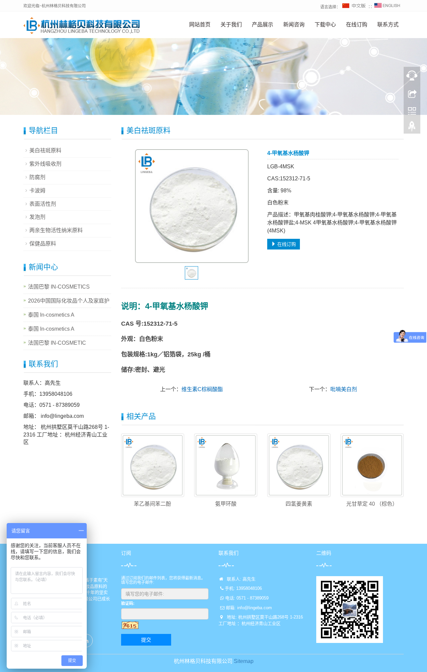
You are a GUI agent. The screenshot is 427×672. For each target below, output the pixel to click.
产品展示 (262, 24)
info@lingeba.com (61, 416)
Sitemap (244, 661)
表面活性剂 (42, 204)
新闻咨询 (294, 24)
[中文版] (354, 7)
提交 (146, 640)
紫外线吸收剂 (45, 164)
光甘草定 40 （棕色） (372, 504)
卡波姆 (37, 190)
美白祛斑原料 (45, 150)
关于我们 (231, 24)
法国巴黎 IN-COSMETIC (57, 343)
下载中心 (325, 24)
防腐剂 (37, 177)
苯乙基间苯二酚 (152, 504)
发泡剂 (37, 217)
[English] (387, 7)
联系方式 (388, 24)
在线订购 (356, 24)
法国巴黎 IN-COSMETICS (59, 287)
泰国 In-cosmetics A (51, 315)
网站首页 (199, 24)
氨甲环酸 (226, 504)
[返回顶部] (412, 128)
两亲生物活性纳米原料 (56, 230)
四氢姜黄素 (299, 504)
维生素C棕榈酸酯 (202, 389)
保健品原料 (42, 243)
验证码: (127, 603)
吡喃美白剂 (343, 389)
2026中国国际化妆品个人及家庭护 (68, 301)
